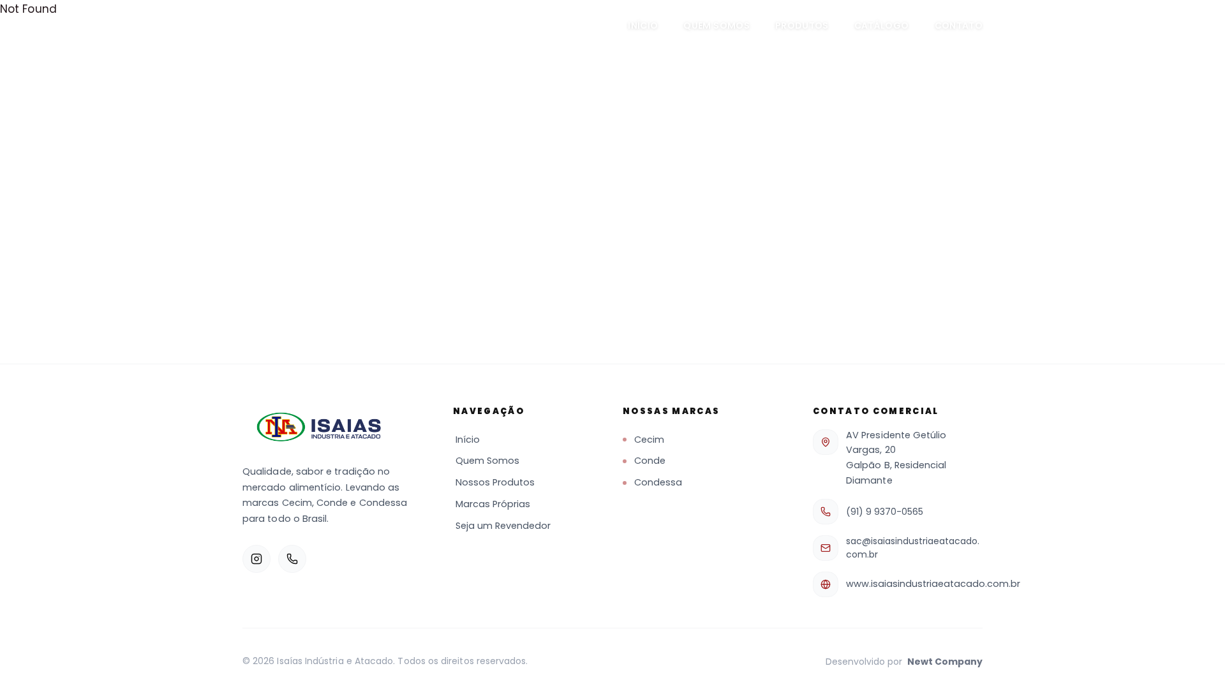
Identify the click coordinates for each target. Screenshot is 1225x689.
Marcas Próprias (493, 504)
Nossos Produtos (495, 482)
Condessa (658, 482)
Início (643, 25)
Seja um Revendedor (503, 525)
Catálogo (881, 25)
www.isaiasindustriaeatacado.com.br (933, 583)
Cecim (649, 439)
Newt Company (945, 661)
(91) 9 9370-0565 (884, 511)
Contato (959, 25)
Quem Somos (716, 25)
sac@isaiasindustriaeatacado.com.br (912, 548)
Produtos (802, 25)
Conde (649, 460)
